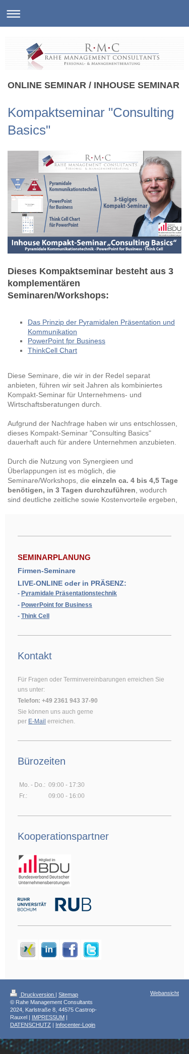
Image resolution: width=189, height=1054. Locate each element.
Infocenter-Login (75, 1025)
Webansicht (164, 993)
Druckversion (37, 994)
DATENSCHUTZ (30, 1025)
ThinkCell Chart (52, 350)
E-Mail (37, 721)
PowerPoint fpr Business (66, 341)
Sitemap (68, 994)
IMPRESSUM (48, 1017)
